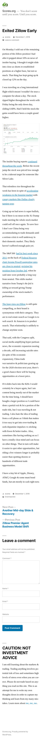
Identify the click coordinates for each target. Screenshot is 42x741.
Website (5, 614)
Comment (6, 558)
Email (5, 601)
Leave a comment (12, 40)
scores (7, 37)
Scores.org (9, 11)
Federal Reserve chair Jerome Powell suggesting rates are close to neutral (19, 262)
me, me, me (31, 703)
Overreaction (10, 497)
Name (5, 588)
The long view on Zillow (14, 304)
